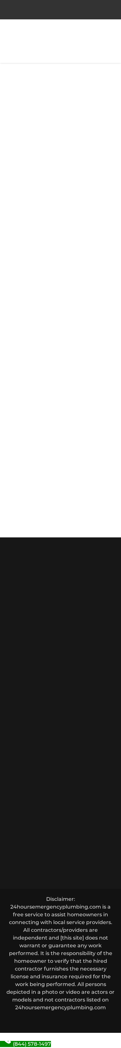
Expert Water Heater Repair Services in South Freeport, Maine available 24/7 (57, 371)
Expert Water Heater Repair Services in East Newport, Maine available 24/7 (54, 345)
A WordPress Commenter (46, 488)
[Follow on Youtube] (83, 1020)
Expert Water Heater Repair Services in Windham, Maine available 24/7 (50, 449)
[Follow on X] (37, 1020)
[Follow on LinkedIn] (68, 1020)
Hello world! (32, 107)
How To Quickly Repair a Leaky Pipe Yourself (52, 187)
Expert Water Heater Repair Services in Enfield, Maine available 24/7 (58, 423)
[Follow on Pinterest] (52, 1020)
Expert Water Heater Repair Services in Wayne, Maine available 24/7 (58, 397)
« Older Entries (25, 242)
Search (97, 306)
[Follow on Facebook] (21, 1020)
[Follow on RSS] (99, 1020)
